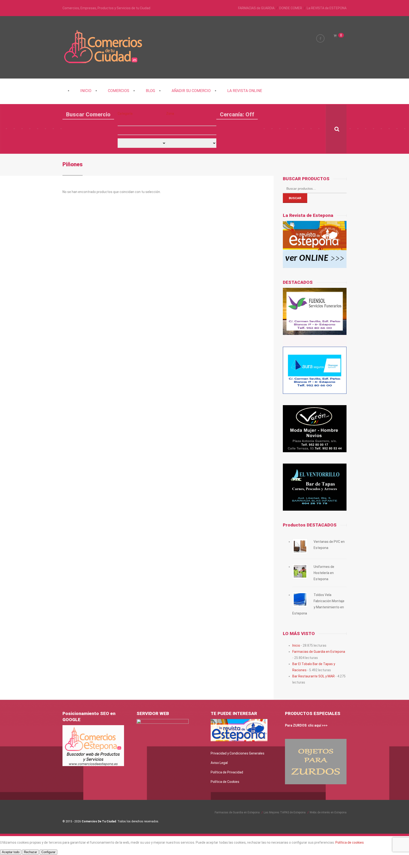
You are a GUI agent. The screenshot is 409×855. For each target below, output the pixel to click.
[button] (142, 121)
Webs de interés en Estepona (328, 812)
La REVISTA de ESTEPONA (327, 8)
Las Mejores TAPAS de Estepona (285, 812)
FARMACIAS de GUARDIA (256, 8)
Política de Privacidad (227, 772)
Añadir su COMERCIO (191, 90)
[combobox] (142, 130)
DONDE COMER (290, 8)
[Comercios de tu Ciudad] (103, 62)
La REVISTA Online (244, 90)
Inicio (85, 90)
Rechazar (30, 852)
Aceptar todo (10, 852)
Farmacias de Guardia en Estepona (318, 651)
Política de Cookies (225, 782)
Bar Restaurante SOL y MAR (313, 676)
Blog (150, 90)
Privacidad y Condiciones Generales (237, 753)
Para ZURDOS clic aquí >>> (306, 725)
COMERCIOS (118, 90)
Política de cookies (349, 842)
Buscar (295, 198)
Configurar (48, 852)
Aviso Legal (219, 763)
